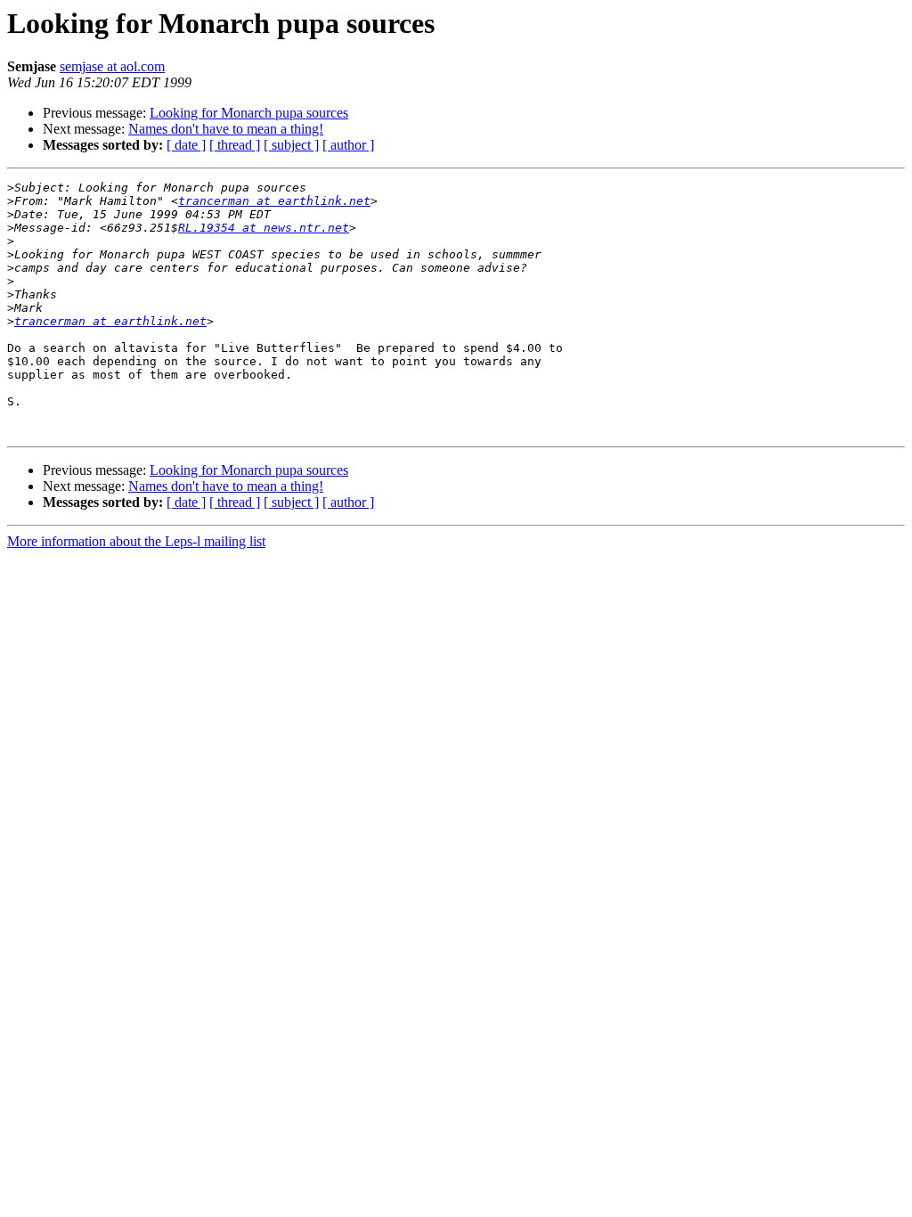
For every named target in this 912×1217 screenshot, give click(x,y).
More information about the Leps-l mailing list (136, 541)
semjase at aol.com (112, 66)
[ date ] (186, 144)
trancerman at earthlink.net (274, 201)
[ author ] (348, 144)
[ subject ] (291, 144)
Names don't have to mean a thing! (225, 128)
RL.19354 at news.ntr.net (263, 227)
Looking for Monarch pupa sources (249, 112)
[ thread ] (234, 144)
